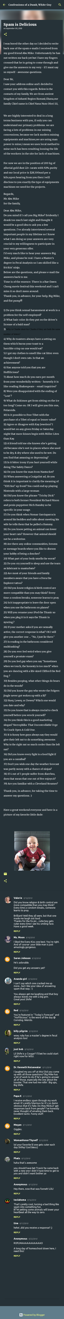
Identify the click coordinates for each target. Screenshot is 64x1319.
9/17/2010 (23, 1223)
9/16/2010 (31, 1200)
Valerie (18, 898)
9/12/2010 (43, 1140)
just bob (18, 1049)
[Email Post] (5, 875)
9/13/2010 (32, 1184)
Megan (17, 1124)
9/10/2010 (27, 898)
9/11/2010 (46, 1067)
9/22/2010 (32, 1239)
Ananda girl (20, 979)
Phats (17, 1158)
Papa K (18, 1096)
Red (16, 1010)
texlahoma (20, 1199)
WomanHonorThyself (26, 1140)
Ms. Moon (19, 937)
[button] (5, 34)
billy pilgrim (21, 1031)
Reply (17, 931)
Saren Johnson (22, 958)
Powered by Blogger (34, 1315)
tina (16, 1223)
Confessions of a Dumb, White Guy (29, 4)
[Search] (60, 4)
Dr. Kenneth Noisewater (27, 1067)
